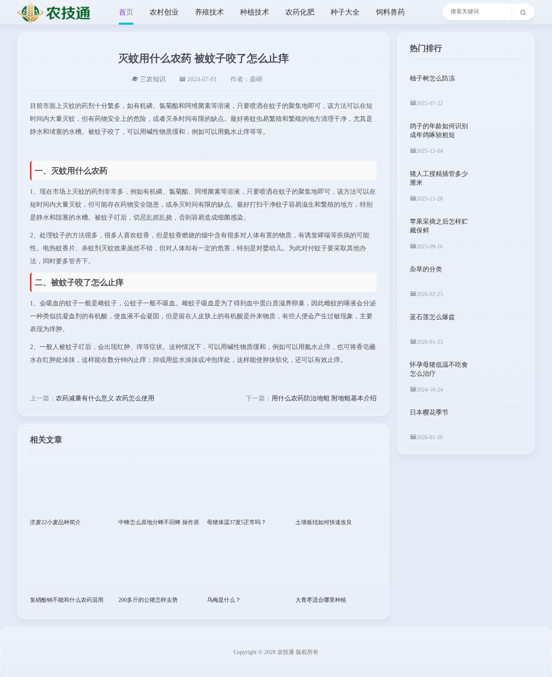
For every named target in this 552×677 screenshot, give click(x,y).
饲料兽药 (390, 12)
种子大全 (345, 12)
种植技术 (254, 12)
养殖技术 (209, 12)
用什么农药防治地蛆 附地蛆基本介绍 (324, 398)
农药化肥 (299, 12)
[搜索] (523, 11)
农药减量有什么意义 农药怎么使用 (105, 398)
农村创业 (164, 12)
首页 (126, 12)
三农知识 (153, 79)
